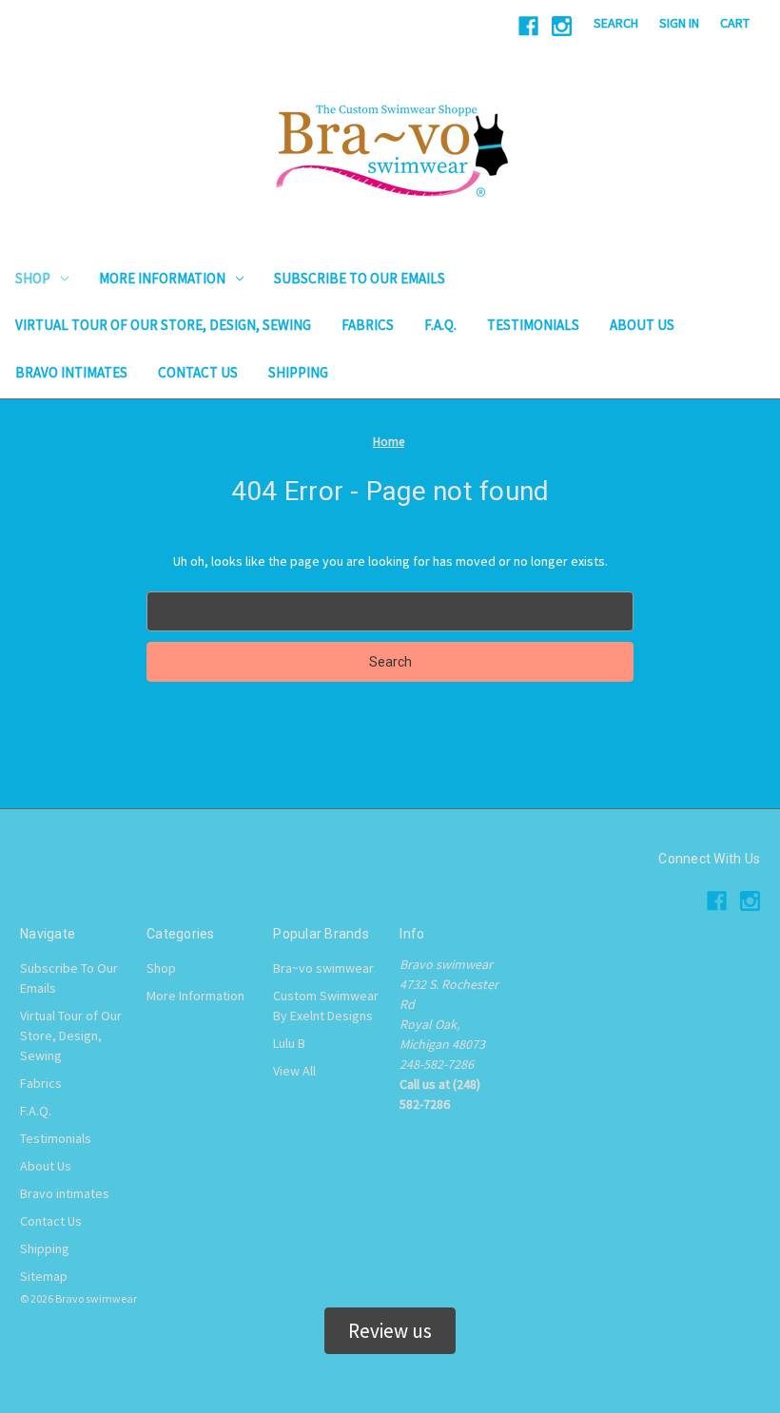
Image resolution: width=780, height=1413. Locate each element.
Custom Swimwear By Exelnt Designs (326, 1005)
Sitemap (44, 1276)
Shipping (298, 372)
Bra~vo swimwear (323, 968)
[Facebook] (528, 26)
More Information (162, 278)
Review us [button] (390, 1331)
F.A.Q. (440, 325)
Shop (32, 278)
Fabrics (367, 325)
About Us (642, 325)
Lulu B (289, 1043)
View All (294, 1070)
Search (616, 22)
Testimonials (533, 325)
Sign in (679, 22)
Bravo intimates (71, 372)
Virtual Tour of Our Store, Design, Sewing (163, 325)
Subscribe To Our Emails (359, 278)
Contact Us (198, 372)
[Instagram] (562, 26)
